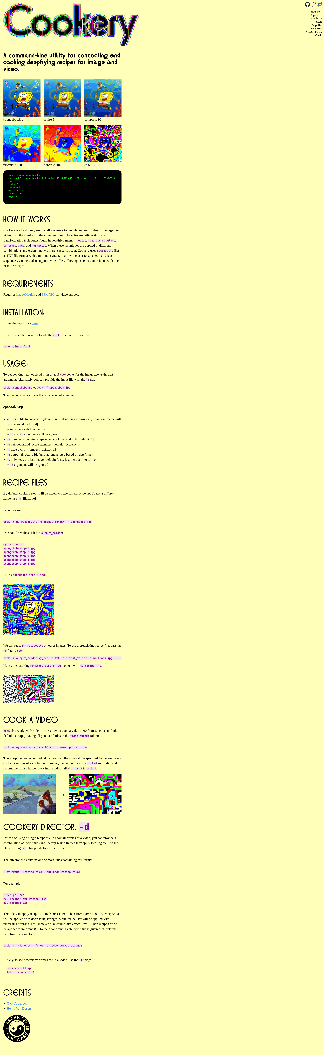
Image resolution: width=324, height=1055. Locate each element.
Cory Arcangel (17, 1003)
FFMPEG (48, 294)
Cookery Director (314, 32)
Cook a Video (315, 28)
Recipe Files (317, 25)
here (35, 323)
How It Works (316, 11)
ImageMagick (25, 294)
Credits (318, 35)
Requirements (316, 15)
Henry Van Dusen (19, 1008)
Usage (319, 22)
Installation (316, 18)
